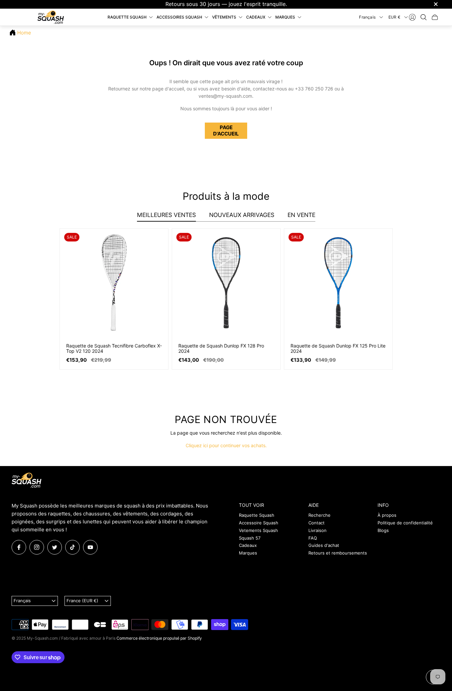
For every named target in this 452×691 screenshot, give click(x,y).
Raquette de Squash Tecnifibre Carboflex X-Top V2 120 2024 (114, 348)
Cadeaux (248, 545)
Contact (316, 522)
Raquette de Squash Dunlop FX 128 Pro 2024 (221, 348)
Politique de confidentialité (405, 522)
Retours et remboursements (337, 553)
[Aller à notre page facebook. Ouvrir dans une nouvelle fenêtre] (19, 547)
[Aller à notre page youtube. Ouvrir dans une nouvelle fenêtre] (90, 547)
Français (367, 16)
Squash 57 (249, 538)
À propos (387, 515)
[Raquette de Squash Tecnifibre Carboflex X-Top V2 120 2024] (114, 283)
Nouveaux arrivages (241, 215)
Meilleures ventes (166, 215)
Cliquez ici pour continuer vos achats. (226, 445)
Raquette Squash (256, 515)
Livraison (317, 530)
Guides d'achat (323, 545)
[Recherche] (423, 17)
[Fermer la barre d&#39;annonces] (435, 4)
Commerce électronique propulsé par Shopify (159, 638)
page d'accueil (168, 88)
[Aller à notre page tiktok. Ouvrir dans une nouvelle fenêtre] (72, 547)
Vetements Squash (258, 530)
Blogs (383, 530)
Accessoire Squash (258, 522)
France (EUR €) (82, 600)
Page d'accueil (226, 130)
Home (24, 32)
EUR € (394, 16)
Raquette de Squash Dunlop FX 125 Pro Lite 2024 (338, 348)
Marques (248, 553)
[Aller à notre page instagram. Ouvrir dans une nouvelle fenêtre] (36, 547)
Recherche (319, 515)
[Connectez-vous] (412, 17)
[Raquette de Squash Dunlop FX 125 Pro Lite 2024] (338, 283)
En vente (301, 215)
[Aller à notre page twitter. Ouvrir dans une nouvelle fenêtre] (54, 547)
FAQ (312, 538)
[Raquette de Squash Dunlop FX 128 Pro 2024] (226, 283)
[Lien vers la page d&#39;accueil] (26, 481)
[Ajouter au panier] (157, 239)
